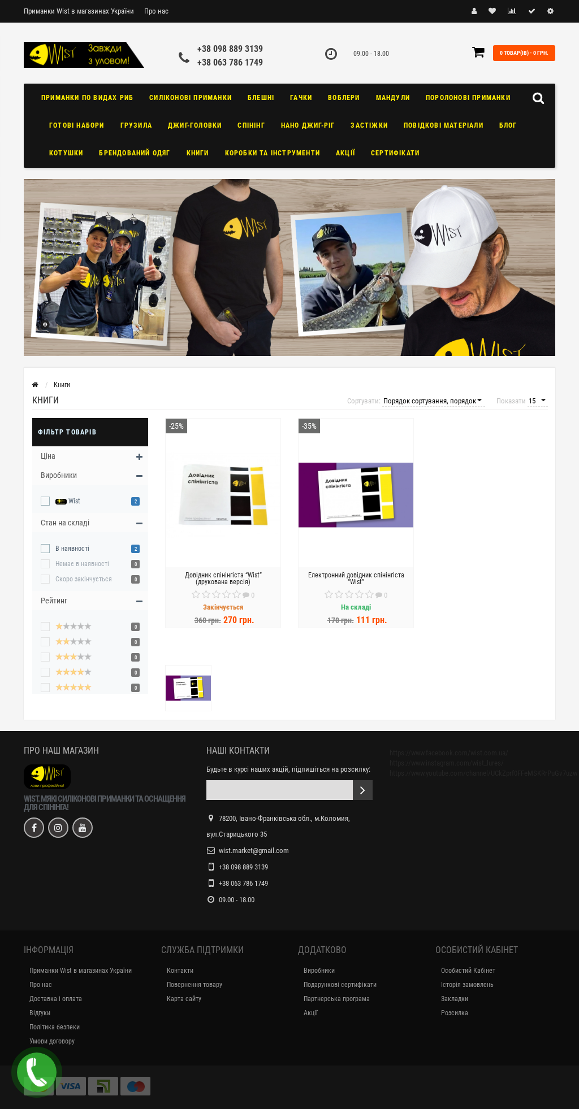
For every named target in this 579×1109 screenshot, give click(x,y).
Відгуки (39, 1013)
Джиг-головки (195, 125)
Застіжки (369, 125)
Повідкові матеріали (443, 125)
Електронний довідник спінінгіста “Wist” (356, 578)
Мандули (393, 98)
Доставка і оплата (55, 999)
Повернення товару (194, 985)
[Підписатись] (363, 790)
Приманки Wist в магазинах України (79, 11)
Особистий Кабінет (468, 971)
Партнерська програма (337, 999)
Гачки (301, 98)
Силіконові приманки (190, 98)
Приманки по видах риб (87, 98)
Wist (73, 501)
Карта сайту (184, 999)
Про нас (156, 11)
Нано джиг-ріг (308, 125)
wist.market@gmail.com (254, 850)
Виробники (319, 971)
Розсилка (454, 1013)
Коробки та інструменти (272, 153)
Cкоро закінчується (83, 579)
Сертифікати (395, 153)
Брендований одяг (134, 153)
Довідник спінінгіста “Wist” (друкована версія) (223, 578)
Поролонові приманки (468, 98)
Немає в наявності (82, 564)
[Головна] (35, 385)
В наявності (72, 549)
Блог (508, 125)
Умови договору (52, 1041)
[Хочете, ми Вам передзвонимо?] (36, 1072)
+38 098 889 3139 (230, 49)
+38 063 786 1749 (230, 62)
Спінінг (251, 125)
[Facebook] (34, 827)
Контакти (180, 971)
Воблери (344, 98)
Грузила (136, 125)
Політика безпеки (54, 1027)
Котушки (66, 153)
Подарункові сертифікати (340, 985)
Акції (345, 153)
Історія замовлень (467, 985)
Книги (198, 153)
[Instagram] (58, 827)
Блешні (261, 98)
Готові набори (77, 125)
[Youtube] (82, 827)
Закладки (454, 999)
